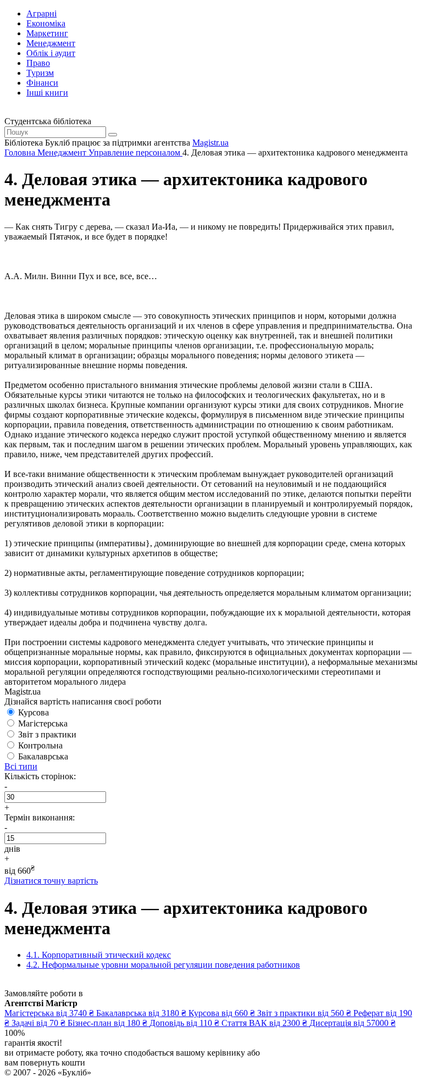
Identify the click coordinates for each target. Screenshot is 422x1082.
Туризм (40, 72)
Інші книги (47, 92)
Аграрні (41, 13)
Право (38, 63)
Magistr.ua (210, 142)
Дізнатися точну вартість (51, 880)
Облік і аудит (50, 53)
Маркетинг (47, 33)
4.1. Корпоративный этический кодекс (98, 954)
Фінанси (42, 82)
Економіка (45, 23)
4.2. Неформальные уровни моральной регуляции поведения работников (163, 964)
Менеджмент (50, 43)
